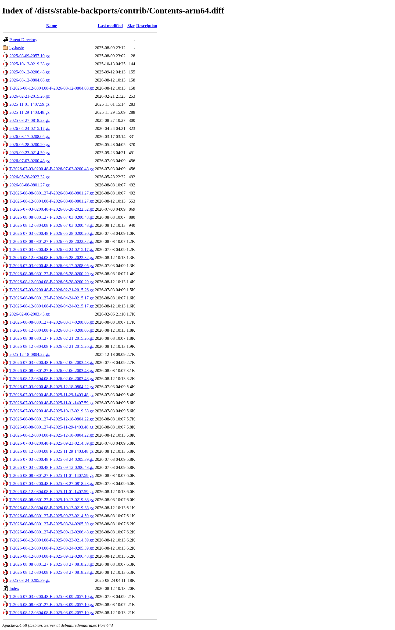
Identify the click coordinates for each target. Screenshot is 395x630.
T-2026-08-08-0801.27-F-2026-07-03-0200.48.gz (51, 217)
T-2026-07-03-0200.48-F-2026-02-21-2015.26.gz (51, 290)
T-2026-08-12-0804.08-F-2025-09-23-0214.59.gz (51, 540)
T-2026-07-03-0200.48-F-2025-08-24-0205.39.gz (51, 459)
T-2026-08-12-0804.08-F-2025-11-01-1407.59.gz (51, 491)
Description (146, 25)
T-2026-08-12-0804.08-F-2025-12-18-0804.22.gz (51, 435)
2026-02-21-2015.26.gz (29, 96)
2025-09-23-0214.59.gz (29, 152)
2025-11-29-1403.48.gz (29, 112)
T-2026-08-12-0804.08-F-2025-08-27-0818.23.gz (51, 572)
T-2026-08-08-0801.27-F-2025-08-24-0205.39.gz (51, 524)
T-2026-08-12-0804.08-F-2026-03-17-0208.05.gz (51, 330)
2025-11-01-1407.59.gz (29, 104)
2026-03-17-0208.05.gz (29, 136)
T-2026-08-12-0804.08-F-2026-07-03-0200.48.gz (51, 225)
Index (14, 588)
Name (51, 25)
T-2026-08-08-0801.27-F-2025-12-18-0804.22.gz (51, 419)
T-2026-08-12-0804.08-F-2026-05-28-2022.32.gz (51, 257)
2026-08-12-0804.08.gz (29, 80)
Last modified (110, 25)
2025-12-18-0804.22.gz (29, 354)
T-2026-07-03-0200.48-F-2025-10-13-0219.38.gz (51, 411)
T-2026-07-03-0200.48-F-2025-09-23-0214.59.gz (51, 443)
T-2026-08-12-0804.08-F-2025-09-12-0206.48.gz (51, 556)
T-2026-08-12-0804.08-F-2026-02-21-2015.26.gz (51, 346)
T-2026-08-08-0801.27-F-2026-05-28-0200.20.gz (51, 273)
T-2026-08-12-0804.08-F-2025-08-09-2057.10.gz (51, 612)
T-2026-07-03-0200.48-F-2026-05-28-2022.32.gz (51, 209)
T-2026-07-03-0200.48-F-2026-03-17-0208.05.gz (51, 265)
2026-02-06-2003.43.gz (29, 314)
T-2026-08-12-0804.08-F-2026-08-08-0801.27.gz (51, 201)
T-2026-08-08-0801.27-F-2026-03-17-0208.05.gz (51, 322)
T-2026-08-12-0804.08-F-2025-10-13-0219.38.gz (51, 507)
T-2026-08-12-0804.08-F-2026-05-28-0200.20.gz (51, 281)
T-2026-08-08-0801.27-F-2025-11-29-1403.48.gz (51, 427)
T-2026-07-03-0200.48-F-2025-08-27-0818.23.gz (51, 483)
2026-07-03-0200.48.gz (29, 160)
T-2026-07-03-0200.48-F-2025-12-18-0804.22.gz (51, 386)
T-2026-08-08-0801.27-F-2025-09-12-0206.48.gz (51, 532)
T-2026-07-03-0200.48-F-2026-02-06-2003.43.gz (51, 362)
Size (131, 25)
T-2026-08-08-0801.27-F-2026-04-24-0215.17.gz (51, 298)
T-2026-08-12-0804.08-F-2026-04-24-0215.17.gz (51, 306)
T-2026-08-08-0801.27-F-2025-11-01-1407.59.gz (51, 475)
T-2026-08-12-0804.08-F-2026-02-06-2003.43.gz (51, 378)
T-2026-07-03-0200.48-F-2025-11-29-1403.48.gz (51, 394)
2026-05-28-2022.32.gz (29, 177)
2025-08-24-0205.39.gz (29, 580)
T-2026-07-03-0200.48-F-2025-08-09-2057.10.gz (51, 596)
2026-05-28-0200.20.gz (29, 144)
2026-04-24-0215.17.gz (29, 128)
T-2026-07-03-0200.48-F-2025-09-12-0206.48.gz (51, 467)
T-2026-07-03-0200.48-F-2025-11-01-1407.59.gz (51, 403)
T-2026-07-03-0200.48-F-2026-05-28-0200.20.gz (51, 233)
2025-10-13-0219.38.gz (29, 64)
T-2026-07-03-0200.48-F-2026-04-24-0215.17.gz (51, 249)
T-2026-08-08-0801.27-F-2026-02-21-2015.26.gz (51, 338)
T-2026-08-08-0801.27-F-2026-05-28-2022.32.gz (51, 241)
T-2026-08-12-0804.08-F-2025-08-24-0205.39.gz (51, 548)
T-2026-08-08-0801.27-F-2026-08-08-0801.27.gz (51, 193)
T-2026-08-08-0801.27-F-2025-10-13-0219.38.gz (51, 499)
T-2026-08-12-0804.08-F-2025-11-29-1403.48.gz (51, 451)
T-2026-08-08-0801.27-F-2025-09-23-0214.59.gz (51, 516)
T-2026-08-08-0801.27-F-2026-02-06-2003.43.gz (51, 370)
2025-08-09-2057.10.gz (29, 56)
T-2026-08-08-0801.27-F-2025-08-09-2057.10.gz (51, 604)
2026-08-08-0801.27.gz (29, 185)
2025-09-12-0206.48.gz (29, 72)
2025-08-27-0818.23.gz (29, 120)
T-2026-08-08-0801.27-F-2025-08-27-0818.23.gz (51, 564)
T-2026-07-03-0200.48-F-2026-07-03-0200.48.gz (51, 169)
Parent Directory (23, 39)
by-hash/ (16, 47)
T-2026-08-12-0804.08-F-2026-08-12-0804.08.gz (51, 88)
